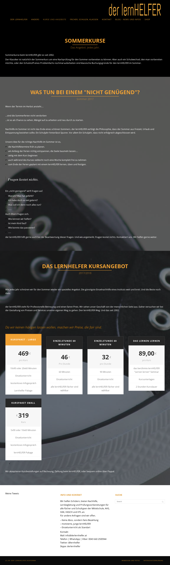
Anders (35, 19)
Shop (147, 19)
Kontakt (107, 19)
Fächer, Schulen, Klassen (84, 19)
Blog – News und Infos (128, 19)
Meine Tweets (12, 493)
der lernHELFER (18, 19)
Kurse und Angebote (54, 19)
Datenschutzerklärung (153, 560)
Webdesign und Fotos (131, 560)
